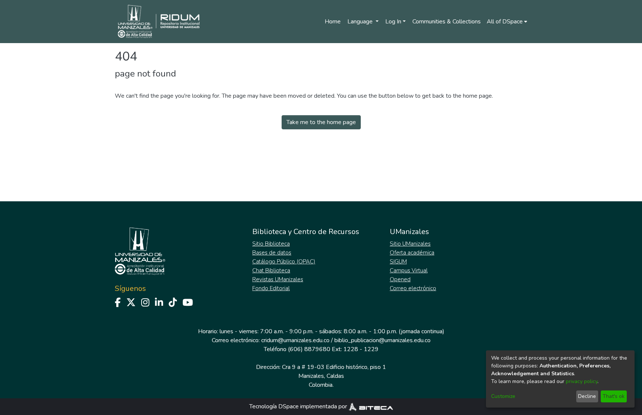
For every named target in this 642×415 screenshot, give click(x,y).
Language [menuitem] (360, 21)
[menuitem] (507, 21)
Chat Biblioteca (271, 270)
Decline (587, 396)
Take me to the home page (321, 122)
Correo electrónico (413, 288)
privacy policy (581, 381)
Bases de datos (271, 252)
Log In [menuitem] (393, 21)
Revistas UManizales (277, 279)
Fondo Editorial (271, 288)
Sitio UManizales (410, 243)
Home (333, 21)
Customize (503, 396)
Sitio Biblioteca (271, 243)
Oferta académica (412, 252)
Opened (400, 279)
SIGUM (398, 261)
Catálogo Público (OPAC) (283, 261)
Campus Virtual (409, 270)
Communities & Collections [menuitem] (446, 21)
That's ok (614, 396)
